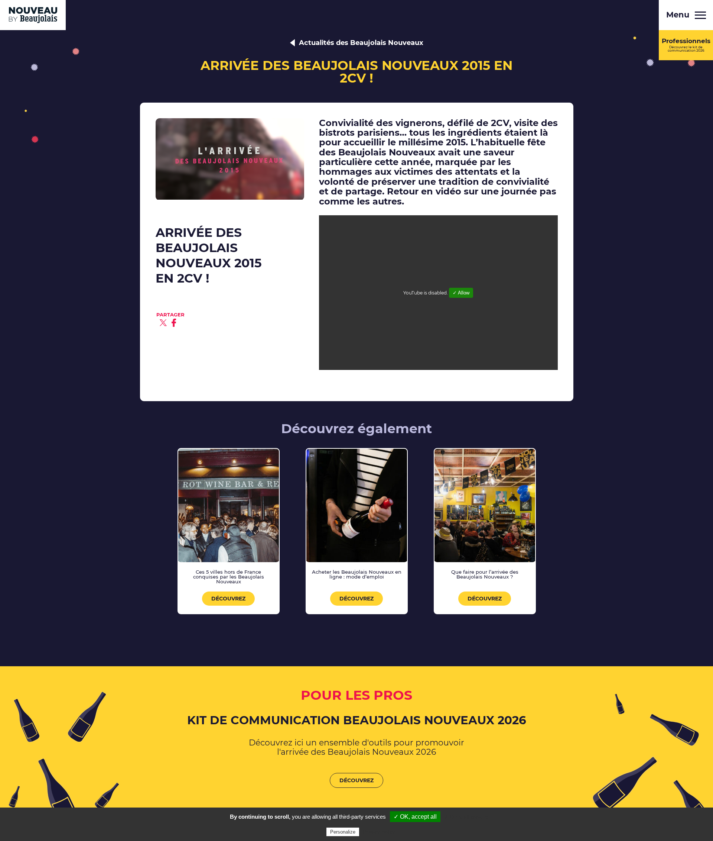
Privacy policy (379, 832)
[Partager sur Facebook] (174, 323)
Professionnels (686, 44)
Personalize (342, 832)
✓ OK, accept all (415, 816)
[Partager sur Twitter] (163, 322)
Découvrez (228, 598)
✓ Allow (461, 293)
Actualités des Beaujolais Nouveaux (361, 42)
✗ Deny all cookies (466, 817)
